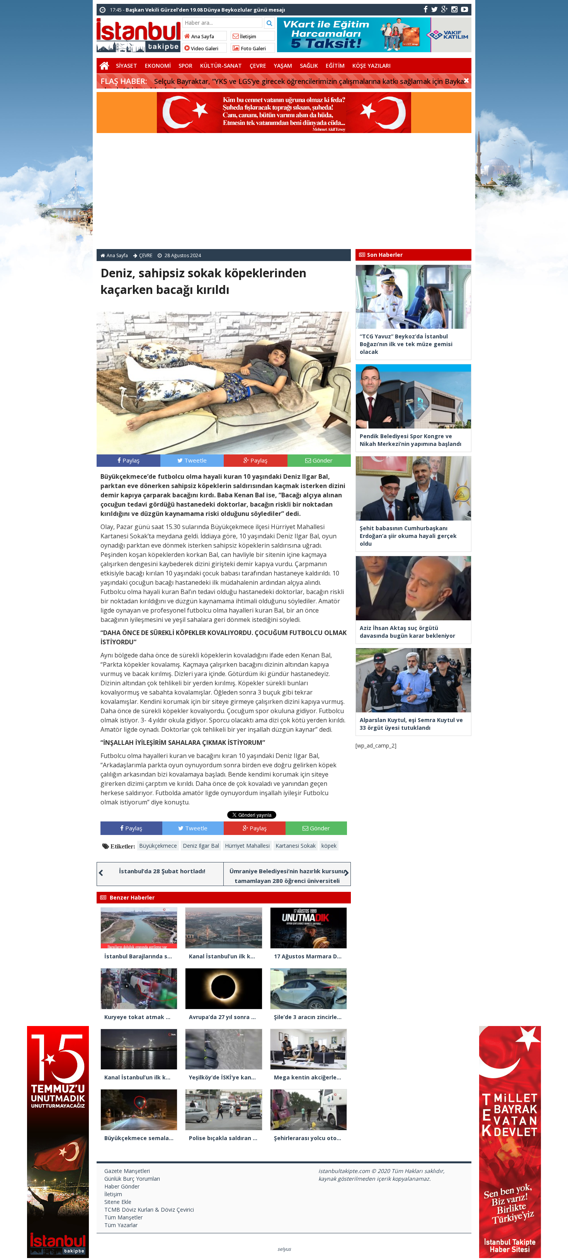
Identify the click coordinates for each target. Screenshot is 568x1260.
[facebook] (425, 9)
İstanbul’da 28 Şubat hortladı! (162, 871)
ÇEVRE (258, 65)
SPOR (185, 65)
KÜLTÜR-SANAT (221, 65)
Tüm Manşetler (123, 1217)
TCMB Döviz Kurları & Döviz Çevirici (149, 1209)
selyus (284, 1249)
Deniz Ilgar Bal (201, 845)
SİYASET (126, 65)
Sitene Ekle (117, 1201)
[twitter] (434, 9)
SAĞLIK (309, 65)
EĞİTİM (335, 65)
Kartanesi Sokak (295, 845)
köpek (329, 845)
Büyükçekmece (158, 845)
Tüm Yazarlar (121, 1225)
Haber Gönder (121, 1186)
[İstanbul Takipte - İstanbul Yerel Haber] (138, 33)
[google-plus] (444, 9)
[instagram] (454, 9)
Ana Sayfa (202, 36)
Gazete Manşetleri (127, 1171)
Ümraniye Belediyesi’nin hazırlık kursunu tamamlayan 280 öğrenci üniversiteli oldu (287, 880)
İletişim (247, 36)
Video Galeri (204, 48)
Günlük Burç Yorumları (132, 1178)
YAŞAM (283, 65)
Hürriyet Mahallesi (247, 845)
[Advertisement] (284, 191)
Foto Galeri (253, 48)
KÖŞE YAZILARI (371, 65)
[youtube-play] (464, 9)
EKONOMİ (158, 65)
